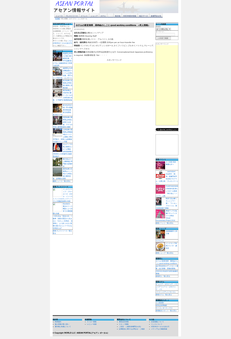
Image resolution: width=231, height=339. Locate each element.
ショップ (94, 16)
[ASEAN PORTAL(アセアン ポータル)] (76, 6)
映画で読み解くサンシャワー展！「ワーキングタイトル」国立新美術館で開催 (166, 203)
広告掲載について (157, 322)
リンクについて (156, 324)
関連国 (158, 27)
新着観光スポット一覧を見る (166, 311)
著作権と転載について (63, 327)
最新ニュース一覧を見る (61, 181)
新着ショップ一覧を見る (164, 253)
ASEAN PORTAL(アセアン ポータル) (92, 332)
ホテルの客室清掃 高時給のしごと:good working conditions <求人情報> (112, 25)
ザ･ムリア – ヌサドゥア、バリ (167, 284)
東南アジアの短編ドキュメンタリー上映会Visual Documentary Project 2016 (166, 215)
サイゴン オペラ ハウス (164, 308)
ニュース (59, 16)
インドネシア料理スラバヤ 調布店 (171, 245)
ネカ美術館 (160, 303)
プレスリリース (72, 16)
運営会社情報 (124, 322)
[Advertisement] (114, 82)
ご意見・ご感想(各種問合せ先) (130, 327)
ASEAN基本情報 (129, 16)
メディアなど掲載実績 (159, 329)
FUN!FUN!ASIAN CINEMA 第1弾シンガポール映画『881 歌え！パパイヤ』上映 (167, 191)
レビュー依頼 (92, 324)
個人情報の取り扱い (62, 324)
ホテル (103, 16)
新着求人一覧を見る (163, 276)
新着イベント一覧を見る (164, 223)
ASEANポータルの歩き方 (160, 327)
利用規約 (58, 322)
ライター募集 (92, 322)
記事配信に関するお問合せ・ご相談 (132, 329)
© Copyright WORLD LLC (65, 332)
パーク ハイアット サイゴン (166, 292)
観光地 (117, 16)
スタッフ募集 (124, 324)
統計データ (143, 16)
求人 (110, 16)
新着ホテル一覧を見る (164, 295)
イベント (84, 16)
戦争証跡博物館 (161, 305)
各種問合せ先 (156, 16)
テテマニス (160, 241)
